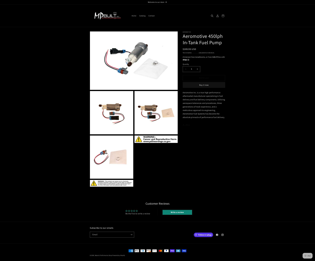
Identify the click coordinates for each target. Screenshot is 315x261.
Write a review (177, 212)
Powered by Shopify (118, 255)
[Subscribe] (131, 235)
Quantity (186, 64)
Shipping (195, 53)
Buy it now (204, 85)
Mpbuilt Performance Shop (103, 255)
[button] (212, 16)
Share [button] (188, 125)
